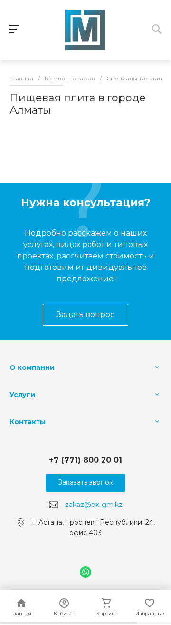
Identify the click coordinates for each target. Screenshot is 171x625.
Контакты (28, 421)
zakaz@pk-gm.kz (94, 504)
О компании (32, 367)
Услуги (22, 394)
